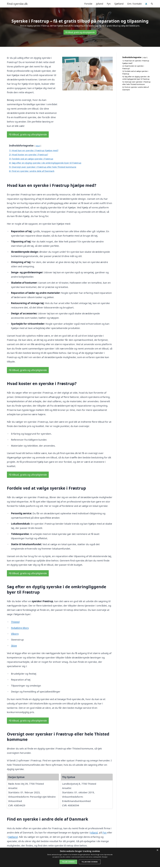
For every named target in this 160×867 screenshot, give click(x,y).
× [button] (157, 850)
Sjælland (118, 3)
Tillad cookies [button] (68, 862)
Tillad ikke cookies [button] (90, 862)
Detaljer (105, 857)
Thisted (15, 621)
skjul (38, 145)
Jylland (99, 3)
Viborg (15, 633)
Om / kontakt (134, 3)
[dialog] (80, 857)
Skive (14, 645)
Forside (88, 3)
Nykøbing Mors (20, 627)
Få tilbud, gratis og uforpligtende (80, 32)
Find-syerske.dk (17, 4)
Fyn (109, 3)
